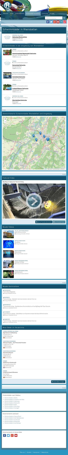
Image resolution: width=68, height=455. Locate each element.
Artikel (12, 13)
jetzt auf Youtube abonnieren (44, 222)
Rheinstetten (19, 40)
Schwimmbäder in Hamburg (12, 401)
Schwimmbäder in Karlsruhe (12, 403)
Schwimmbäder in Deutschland (13, 416)
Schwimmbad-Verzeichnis (33, 13)
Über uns (22, 452)
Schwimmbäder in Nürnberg (12, 406)
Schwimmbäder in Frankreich (12, 419)
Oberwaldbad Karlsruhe (19, 100)
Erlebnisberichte (19, 13)
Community (45, 13)
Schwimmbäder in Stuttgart (12, 408)
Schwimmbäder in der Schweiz (13, 423)
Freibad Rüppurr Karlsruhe (20, 88)
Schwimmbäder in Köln (11, 404)
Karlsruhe (18, 57)
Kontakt (52, 13)
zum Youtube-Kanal (59, 222)
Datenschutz (44, 452)
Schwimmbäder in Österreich (12, 421)
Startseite (5, 13)
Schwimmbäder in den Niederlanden (14, 418)
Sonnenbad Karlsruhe (18, 65)
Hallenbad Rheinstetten (19, 37)
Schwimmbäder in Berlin (11, 398)
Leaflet (45, 169)
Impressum (36, 452)
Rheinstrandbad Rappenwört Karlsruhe (24, 53)
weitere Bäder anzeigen (58, 381)
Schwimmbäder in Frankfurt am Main (14, 399)
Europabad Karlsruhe (18, 77)
